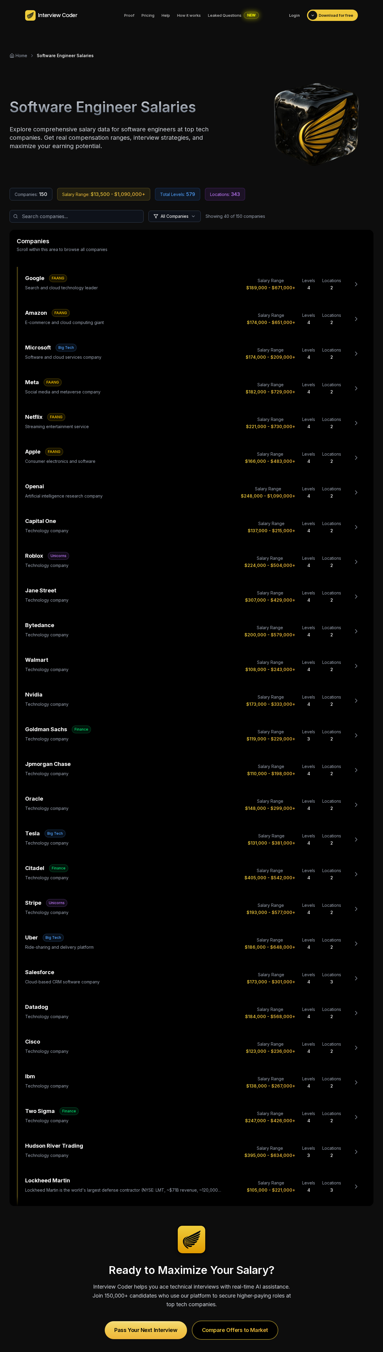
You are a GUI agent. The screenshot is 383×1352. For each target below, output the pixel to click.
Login (294, 15)
